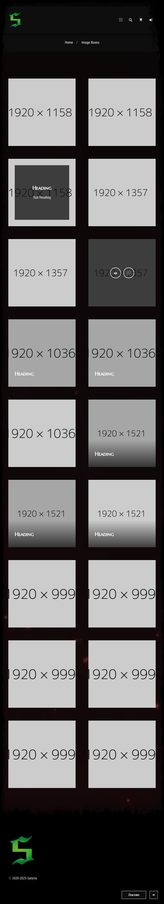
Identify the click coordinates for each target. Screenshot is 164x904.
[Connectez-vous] (151, 19)
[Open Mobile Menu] (121, 19)
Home (69, 42)
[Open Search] (130, 19)
